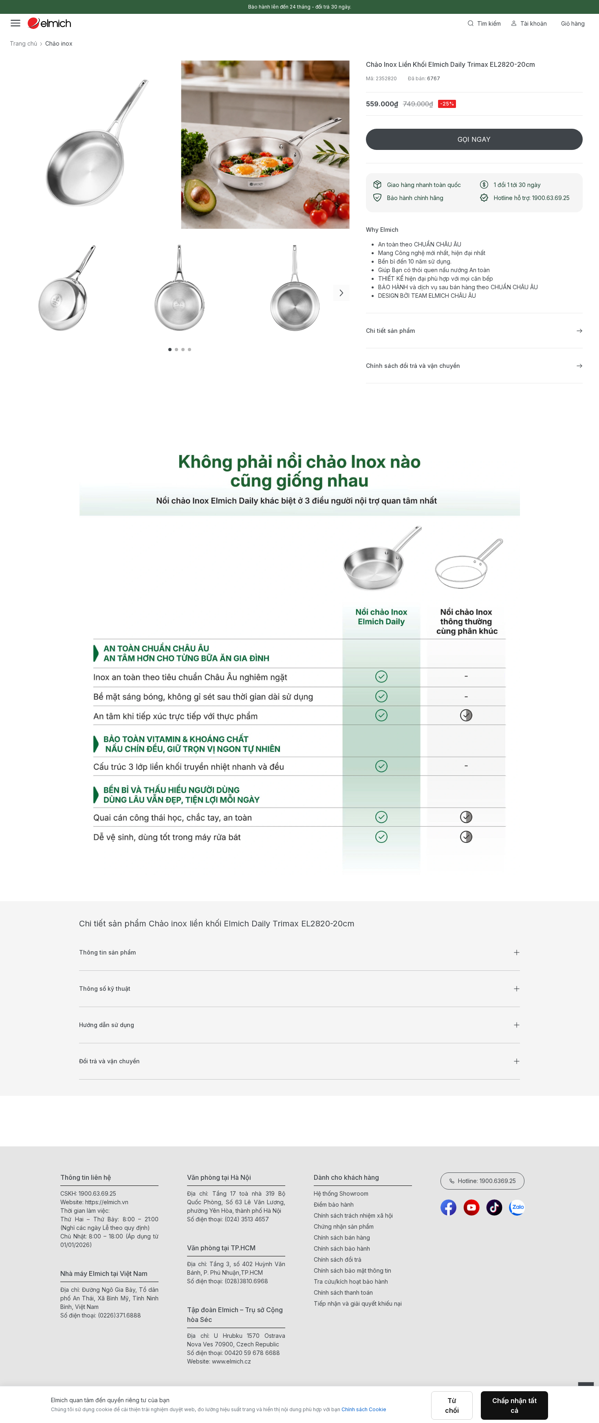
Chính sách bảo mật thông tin (352, 1270)
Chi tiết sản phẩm (390, 330)
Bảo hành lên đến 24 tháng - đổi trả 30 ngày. (299, 7)
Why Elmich (382, 229)
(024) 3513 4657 (247, 1219)
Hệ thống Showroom (341, 1193)
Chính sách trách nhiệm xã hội (353, 1215)
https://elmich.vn (106, 1202)
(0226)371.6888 (119, 1315)
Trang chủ (23, 43)
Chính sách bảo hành (342, 1248)
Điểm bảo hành (334, 1204)
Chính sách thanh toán (343, 1292)
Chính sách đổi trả (337, 1259)
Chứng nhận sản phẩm (344, 1226)
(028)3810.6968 (246, 1281)
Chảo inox (59, 43)
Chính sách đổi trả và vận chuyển (413, 365)
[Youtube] (471, 1207)
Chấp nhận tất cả (514, 1405)
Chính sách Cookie (363, 1409)
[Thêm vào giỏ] (140, 279)
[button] (341, 293)
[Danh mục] (15, 23)
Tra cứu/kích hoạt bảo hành (351, 1281)
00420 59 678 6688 (252, 1352)
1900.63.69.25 (97, 1193)
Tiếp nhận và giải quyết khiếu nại (358, 1303)
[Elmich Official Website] (49, 23)
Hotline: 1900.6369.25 (487, 1180)
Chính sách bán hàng (342, 1237)
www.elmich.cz (231, 1361)
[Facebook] (448, 1207)
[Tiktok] (494, 1207)
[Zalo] (517, 1207)
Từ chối (452, 1405)
